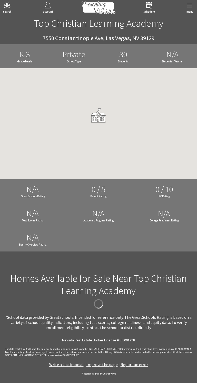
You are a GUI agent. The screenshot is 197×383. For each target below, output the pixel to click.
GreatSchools (61, 317)
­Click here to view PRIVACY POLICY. (61, 355)
